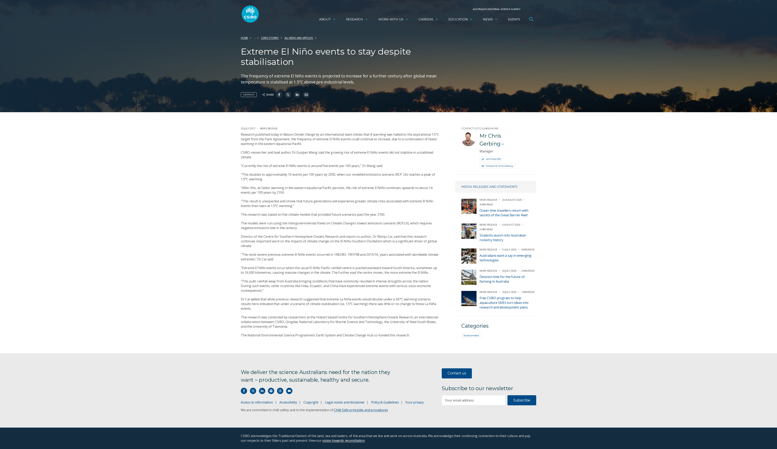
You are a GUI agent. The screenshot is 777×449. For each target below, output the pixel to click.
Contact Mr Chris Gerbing (499, 165)
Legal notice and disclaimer (345, 402)
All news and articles (298, 38)
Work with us (390, 19)
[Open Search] (531, 19)
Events (514, 19)
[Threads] (280, 391)
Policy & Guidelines (385, 402)
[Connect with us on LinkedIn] (262, 391)
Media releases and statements (489, 187)
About (325, 19)
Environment (471, 335)
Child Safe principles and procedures (361, 410)
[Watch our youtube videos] (289, 391)
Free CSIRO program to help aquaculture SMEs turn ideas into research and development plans (504, 303)
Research (354, 19)
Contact (249, 94)
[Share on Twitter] (288, 95)
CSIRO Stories (270, 38)
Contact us (457, 373)
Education (458, 19)
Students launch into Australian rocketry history (503, 237)
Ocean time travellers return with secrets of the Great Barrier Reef (504, 212)
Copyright (311, 402)
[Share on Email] (306, 95)
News (488, 19)
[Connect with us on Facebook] (244, 391)
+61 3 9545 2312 (493, 159)
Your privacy (414, 402)
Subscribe (521, 400)
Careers (426, 19)
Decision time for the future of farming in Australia (502, 279)
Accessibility (288, 402)
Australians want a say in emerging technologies (505, 257)
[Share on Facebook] (279, 95)
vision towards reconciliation (343, 440)
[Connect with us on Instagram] (253, 391)
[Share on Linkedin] (297, 95)
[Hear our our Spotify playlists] (271, 391)
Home (244, 38)
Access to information (257, 402)
